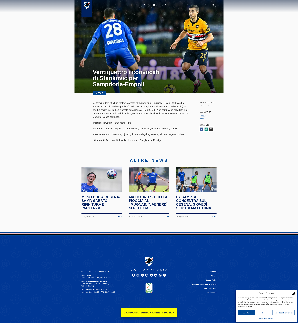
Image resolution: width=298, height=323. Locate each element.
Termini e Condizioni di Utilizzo (204, 284)
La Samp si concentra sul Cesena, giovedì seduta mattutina (193, 202)
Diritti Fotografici (210, 288)
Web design (212, 292)
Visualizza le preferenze (284, 313)
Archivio (203, 116)
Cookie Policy (262, 319)
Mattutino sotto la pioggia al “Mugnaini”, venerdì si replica (148, 202)
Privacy (270, 319)
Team (202, 119)
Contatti (213, 272)
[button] (293, 293)
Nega (264, 313)
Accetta (246, 313)
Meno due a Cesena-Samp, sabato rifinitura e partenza (100, 202)
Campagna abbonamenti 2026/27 (149, 312)
